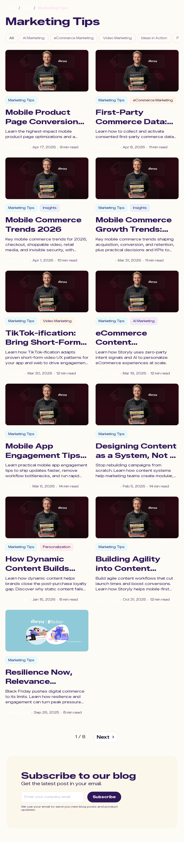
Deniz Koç (105, 261)
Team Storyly (16, 148)
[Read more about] (46, 70)
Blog (27, 8)
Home (11, 8)
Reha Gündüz (17, 713)
